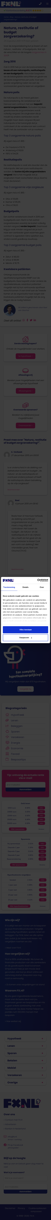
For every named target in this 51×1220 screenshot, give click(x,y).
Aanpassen (24, 637)
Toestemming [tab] (9, 587)
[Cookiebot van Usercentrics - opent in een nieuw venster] (37, 580)
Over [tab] (42, 587)
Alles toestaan (25, 630)
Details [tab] (26, 587)
